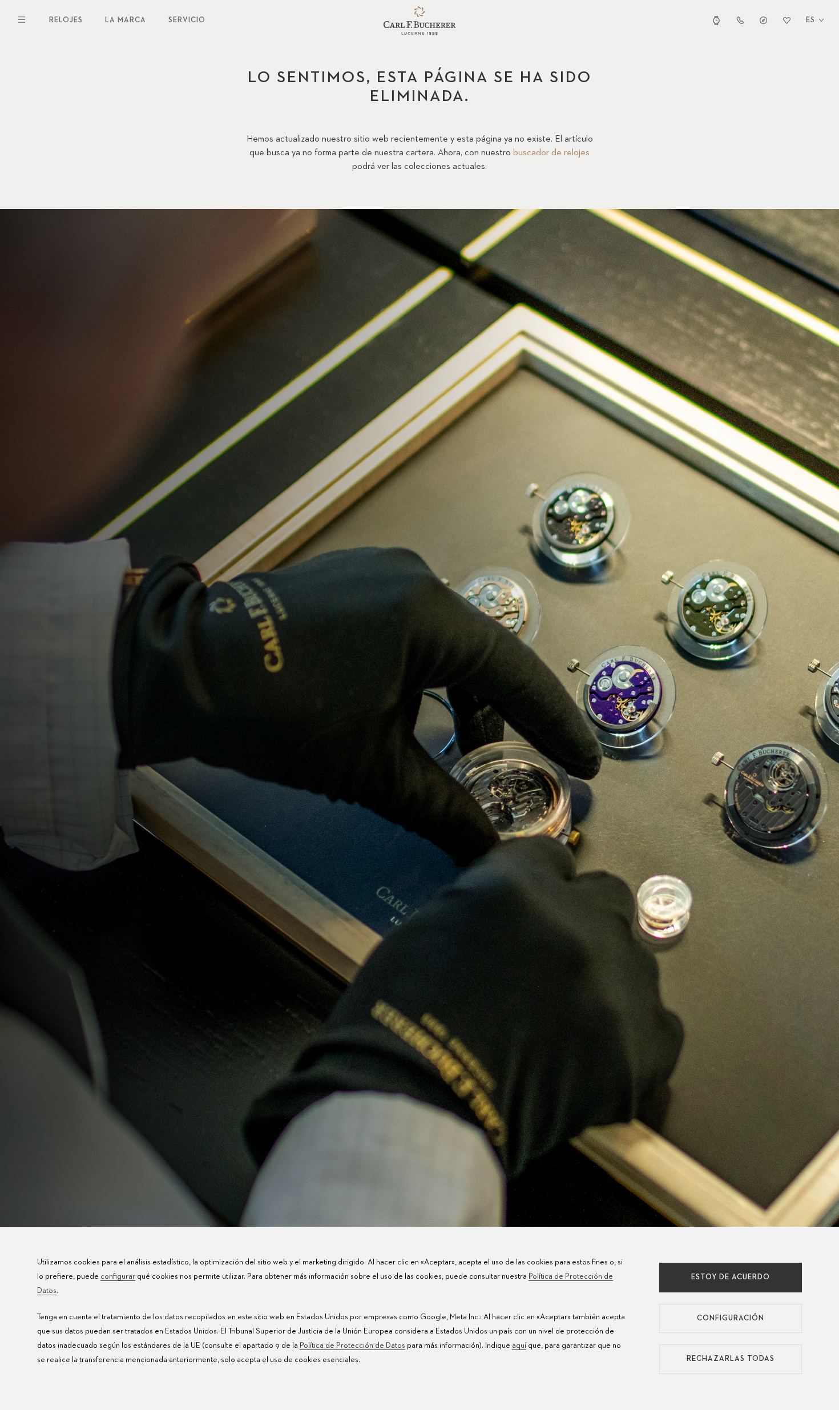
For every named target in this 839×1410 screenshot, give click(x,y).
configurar (117, 1276)
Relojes (66, 20)
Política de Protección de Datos (352, 1345)
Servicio (186, 20)
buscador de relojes (551, 153)
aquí (519, 1345)
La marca (125, 20)
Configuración (730, 1318)
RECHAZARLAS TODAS (731, 1359)
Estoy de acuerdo (730, 1277)
